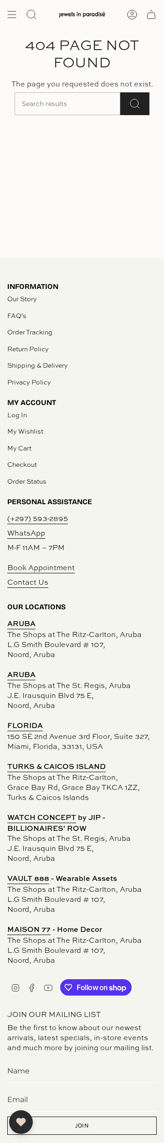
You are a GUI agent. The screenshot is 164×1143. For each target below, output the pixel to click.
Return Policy (28, 348)
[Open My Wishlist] (21, 1122)
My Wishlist (25, 431)
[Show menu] (12, 14)
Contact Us (27, 582)
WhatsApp (26, 533)
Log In (17, 414)
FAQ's (16, 315)
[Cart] (151, 14)
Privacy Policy (29, 382)
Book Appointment (41, 567)
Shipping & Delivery (37, 365)
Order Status (26, 481)
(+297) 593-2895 (37, 518)
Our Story (22, 298)
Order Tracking (29, 332)
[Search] (134, 103)
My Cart (19, 448)
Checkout (22, 464)
